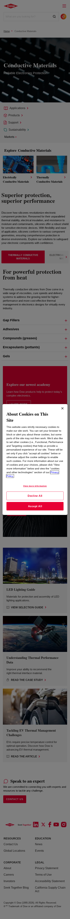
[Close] (62, 408)
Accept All (35, 506)
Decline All (35, 495)
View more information (35, 486)
